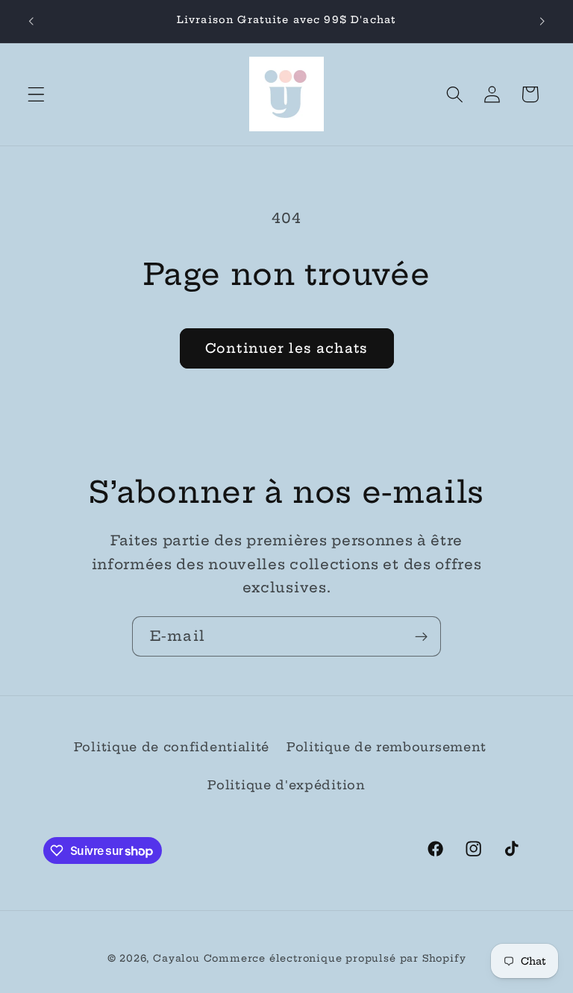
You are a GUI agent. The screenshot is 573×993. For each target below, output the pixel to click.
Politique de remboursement (386, 746)
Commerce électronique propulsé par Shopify (335, 958)
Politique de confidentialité (171, 746)
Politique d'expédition (286, 784)
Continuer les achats (286, 348)
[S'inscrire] (421, 636)
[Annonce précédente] (31, 20)
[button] (36, 94)
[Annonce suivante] (541, 20)
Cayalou (176, 958)
